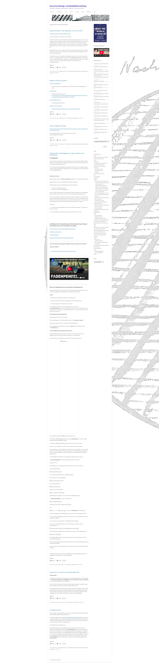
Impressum (96, 178)
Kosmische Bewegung (98, 203)
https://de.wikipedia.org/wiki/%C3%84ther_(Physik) (60, 33)
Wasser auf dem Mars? (98, 69)
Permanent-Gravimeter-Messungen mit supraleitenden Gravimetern (66, 108)
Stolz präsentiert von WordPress (55, 659)
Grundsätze (97, 172)
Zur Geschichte (97, 243)
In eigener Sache (97, 102)
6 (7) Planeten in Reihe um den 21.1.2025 (101, 77)
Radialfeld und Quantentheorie (100, 218)
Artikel (95, 155)
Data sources (97, 239)
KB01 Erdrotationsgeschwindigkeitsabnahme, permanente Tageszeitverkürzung (102, 206)
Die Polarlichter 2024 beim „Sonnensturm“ (101, 96)
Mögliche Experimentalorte (58, 80)
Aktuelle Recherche (97, 154)
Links (95, 11)
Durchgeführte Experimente (99, 164)
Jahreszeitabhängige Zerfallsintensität (101, 112)
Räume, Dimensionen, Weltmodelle (101, 242)
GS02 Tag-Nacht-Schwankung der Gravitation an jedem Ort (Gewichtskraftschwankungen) (102, 184)
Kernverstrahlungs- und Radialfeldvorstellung (68, 6)
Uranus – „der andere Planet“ (99, 81)
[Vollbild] (107, 55)
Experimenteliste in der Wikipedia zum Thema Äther (66, 31)
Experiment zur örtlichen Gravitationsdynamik (64, 572)
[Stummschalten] (106, 55)
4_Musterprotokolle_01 (54, 234)
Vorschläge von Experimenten (72, 118)
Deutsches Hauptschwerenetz (56, 105)
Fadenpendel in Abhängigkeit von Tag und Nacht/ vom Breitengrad (67, 154)
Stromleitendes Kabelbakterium (100, 123)
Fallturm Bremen (53, 91)
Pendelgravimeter (55, 610)
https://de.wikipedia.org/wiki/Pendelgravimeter (72, 617)
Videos (95, 254)
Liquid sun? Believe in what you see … (101, 126)
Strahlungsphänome (97, 248)
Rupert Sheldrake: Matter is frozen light (101, 103)
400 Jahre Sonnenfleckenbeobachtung (101, 115)
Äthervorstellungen (72, 71)
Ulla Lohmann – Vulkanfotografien (100, 129)
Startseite (52, 11)
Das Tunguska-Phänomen (98, 87)
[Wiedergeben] (95, 55)
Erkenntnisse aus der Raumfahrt (100, 166)
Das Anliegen (59, 11)
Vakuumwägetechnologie (58, 126)
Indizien (71, 11)
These (66, 11)
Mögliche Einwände (98, 215)
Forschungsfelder (97, 176)
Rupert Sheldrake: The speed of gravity (101, 106)
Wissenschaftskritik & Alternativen (101, 163)
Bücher (95, 160)
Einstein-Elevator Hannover (55, 100)
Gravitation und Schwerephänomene (73, 144)
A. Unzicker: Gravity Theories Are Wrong (101, 63)
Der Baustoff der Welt (98, 240)
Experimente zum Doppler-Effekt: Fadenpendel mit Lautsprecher (63, 251)
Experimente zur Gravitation (99, 173)
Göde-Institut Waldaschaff (55, 83)
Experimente (88, 11)
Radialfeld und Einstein (99, 216)
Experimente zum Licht (99, 169)
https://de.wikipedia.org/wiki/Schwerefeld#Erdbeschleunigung (63, 228)
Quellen (77, 11)
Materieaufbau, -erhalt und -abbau (100, 233)
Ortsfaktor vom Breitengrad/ (55, 231)
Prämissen (96, 236)
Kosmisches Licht (97, 212)
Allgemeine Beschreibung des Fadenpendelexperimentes (62, 237)
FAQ (94, 175)
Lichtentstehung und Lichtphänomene (101, 222)
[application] (101, 52)
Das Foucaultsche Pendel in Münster (100, 66)
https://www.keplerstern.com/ (99, 99)
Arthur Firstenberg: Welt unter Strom (100, 90)
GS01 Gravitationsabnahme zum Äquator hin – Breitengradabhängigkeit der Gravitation (102, 194)
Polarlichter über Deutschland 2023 (100, 132)
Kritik (82, 11)
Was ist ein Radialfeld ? (99, 252)
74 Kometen (96, 80)
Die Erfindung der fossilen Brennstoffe (101, 109)
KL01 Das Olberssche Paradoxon (100, 202)
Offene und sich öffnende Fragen (100, 234)
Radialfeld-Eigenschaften (99, 251)
